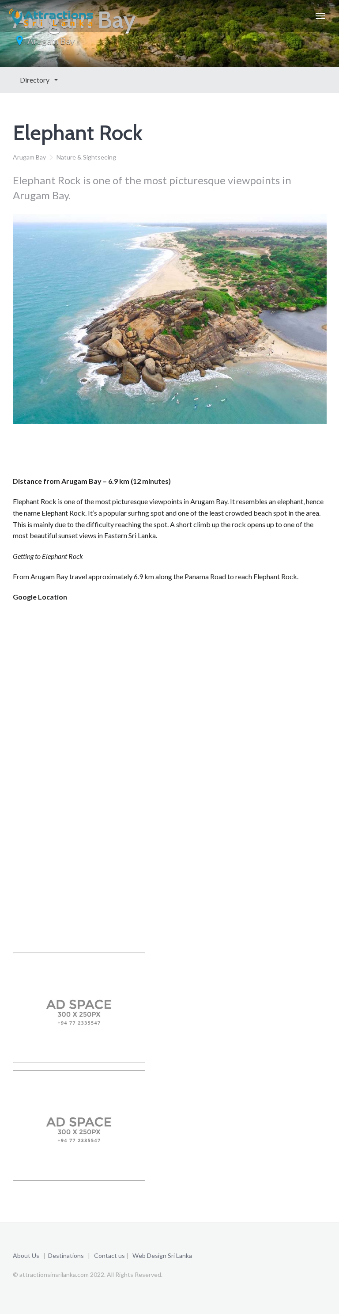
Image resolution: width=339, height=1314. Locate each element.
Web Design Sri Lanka (162, 1255)
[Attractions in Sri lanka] (51, 16)
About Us (26, 1255)
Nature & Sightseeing (86, 157)
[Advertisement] (173, 452)
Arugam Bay (51, 40)
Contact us (109, 1255)
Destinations (66, 1255)
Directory (35, 80)
